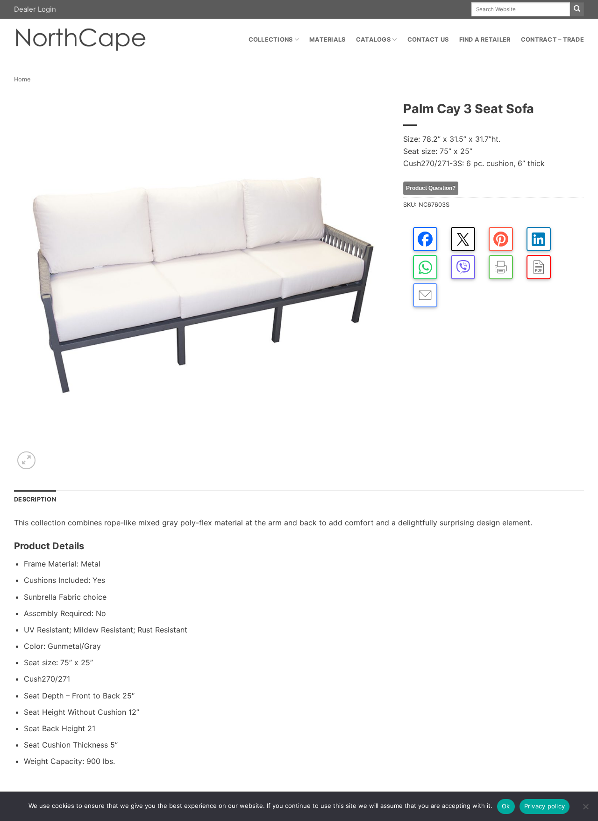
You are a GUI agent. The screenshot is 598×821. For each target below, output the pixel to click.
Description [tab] (35, 499)
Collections (271, 39)
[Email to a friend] (425, 295)
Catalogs (373, 39)
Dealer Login (35, 9)
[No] (585, 809)
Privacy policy (544, 806)
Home (22, 79)
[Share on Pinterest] (501, 239)
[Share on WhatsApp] (425, 267)
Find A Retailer (485, 39)
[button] (26, 460)
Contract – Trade (552, 39)
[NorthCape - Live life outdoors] (80, 40)
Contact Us (428, 39)
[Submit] (577, 9)
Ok (506, 806)
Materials (327, 39)
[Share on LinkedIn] (538, 239)
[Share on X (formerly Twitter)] (463, 239)
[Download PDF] (538, 267)
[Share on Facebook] (425, 239)
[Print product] (501, 267)
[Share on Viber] (463, 267)
